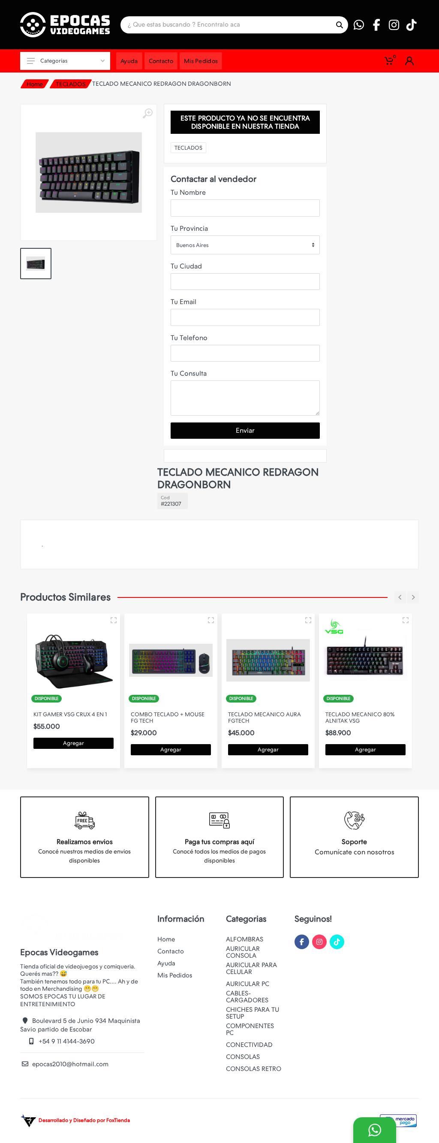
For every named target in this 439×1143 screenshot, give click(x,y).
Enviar (245, 430)
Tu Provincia (189, 228)
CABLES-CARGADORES (247, 997)
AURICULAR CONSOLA (243, 952)
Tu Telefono (189, 338)
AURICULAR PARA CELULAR (251, 968)
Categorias (53, 60)
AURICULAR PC (247, 983)
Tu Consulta (189, 373)
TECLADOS (71, 84)
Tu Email (183, 302)
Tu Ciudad (186, 266)
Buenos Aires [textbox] (192, 245)
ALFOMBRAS (244, 939)
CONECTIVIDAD (249, 1044)
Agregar (73, 743)
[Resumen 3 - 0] (113, 620)
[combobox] (245, 244)
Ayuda (166, 963)
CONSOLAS (243, 1056)
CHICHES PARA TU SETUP (252, 1013)
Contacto (170, 951)
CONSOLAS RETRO (253, 1068)
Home (35, 84)
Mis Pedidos (174, 975)
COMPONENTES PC (250, 1029)
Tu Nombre (188, 192)
